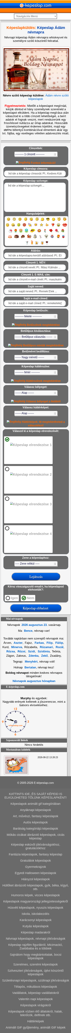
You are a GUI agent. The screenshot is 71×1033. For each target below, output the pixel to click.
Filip (49, 642)
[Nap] (35, 226)
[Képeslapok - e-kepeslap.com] (35, 11)
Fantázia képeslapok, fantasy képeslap (35, 854)
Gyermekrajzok (35, 867)
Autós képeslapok (35, 822)
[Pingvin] (35, 237)
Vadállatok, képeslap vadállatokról (35, 993)
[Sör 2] (42, 244)
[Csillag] (41, 226)
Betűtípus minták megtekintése (43, 345)
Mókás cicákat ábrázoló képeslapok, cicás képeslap (35, 836)
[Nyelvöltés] (31, 220)
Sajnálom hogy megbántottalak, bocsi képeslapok (35, 956)
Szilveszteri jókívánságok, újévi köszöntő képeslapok (36, 972)
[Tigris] (29, 237)
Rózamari (46, 647)
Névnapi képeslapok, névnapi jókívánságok (35, 938)
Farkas (39, 642)
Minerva (16, 647)
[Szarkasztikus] (59, 220)
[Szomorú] (19, 220)
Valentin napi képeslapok (35, 999)
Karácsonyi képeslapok (36, 920)
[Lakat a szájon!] (13, 226)
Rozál (59, 647)
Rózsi (21, 651)
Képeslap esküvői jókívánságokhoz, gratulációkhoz (35, 846)
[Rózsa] (50, 232)
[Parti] (30, 226)
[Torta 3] (23, 237)
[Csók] (65, 226)
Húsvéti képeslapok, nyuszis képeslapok (35, 907)
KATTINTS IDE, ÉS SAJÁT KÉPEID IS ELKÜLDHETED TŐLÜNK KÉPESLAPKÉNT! (35, 795)
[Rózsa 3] (62, 232)
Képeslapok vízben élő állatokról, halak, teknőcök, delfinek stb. (35, 1013)
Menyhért (31, 661)
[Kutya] (46, 237)
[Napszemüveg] (47, 220)
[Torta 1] (10, 237)
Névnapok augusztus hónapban (34, 681)
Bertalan (30, 667)
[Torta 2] (16, 237)
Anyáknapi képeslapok (35, 810)
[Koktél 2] (32, 244)
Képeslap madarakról (35, 932)
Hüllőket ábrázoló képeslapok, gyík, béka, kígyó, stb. (35, 887)
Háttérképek (35, 1021)
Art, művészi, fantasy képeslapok (35, 816)
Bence (27, 630)
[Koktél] (26, 244)
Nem (30, 598)
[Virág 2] (20, 232)
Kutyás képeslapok (36, 926)
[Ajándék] (52, 237)
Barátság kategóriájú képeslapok (35, 828)
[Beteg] (18, 226)
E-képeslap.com (44, 782)
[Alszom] (53, 220)
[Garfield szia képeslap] (16, 772)
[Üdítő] (63, 237)
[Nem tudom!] (7, 226)
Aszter (18, 642)
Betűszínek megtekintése (43, 324)
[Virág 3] (26, 232)
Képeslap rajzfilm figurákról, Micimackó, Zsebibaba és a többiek (35, 946)
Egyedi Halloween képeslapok (35, 873)
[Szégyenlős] (64, 220)
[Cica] (40, 237)
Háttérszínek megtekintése (43, 380)
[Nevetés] (14, 220)
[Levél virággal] (10, 232)
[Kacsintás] (25, 220)
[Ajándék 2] (57, 237)
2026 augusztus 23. (35, 625)
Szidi (31, 651)
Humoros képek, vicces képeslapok (35, 895)
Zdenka (33, 655)
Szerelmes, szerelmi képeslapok (35, 964)
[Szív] (52, 226)
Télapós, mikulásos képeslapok (35, 986)
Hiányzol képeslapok (35, 879)
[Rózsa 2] (57, 232)
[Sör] (37, 244)
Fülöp (58, 642)
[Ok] (47, 226)
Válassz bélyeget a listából (42, 401)
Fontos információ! (43, 162)
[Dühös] (24, 226)
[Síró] (42, 220)
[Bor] (47, 244)
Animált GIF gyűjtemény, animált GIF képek (35, 1027)
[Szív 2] (58, 226)
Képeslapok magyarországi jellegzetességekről (35, 901)
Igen (14, 598)
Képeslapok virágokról (35, 1005)
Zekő (44, 655)
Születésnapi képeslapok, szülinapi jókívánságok (35, 980)
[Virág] (16, 232)
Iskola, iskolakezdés (35, 914)
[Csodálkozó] (36, 220)
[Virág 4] (33, 232)
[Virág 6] (45, 232)
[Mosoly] (8, 220)
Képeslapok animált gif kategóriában (35, 803)
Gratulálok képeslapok (35, 860)
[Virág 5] (39, 232)
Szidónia (43, 651)
